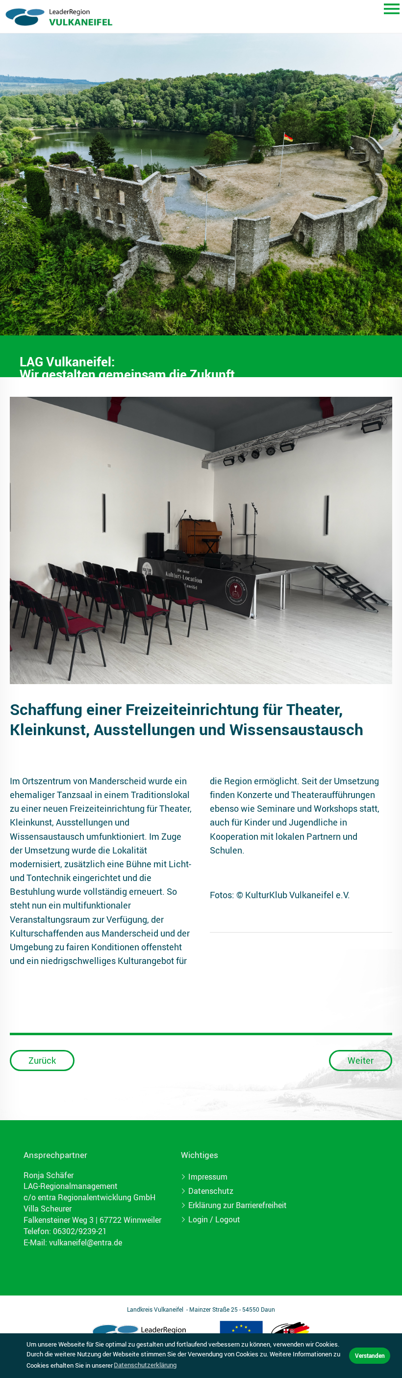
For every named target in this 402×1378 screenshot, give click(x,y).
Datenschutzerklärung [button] (145, 1364)
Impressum (207, 1176)
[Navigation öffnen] (391, 10)
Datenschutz (210, 1190)
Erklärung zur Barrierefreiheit (237, 1205)
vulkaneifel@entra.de (85, 1242)
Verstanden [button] (370, 1355)
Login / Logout (214, 1219)
